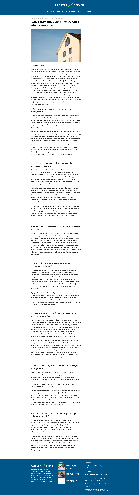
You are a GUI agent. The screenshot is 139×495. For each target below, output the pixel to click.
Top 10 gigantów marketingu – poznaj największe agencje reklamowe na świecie (95, 466)
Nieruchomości (40, 18)
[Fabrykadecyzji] (69, 5)
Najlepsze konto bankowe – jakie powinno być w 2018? (73, 474)
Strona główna (33, 18)
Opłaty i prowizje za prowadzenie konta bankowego (71, 467)
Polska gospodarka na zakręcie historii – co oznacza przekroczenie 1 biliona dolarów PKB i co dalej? (96, 491)
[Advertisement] (96, 42)
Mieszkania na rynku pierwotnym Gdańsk (59, 118)
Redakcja (35, 65)
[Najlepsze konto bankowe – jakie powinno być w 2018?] (61, 474)
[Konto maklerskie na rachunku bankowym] (61, 481)
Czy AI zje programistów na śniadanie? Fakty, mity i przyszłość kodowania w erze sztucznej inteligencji (95, 485)
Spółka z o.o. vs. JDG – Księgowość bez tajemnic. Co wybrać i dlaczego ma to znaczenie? (96, 479)
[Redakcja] (32, 65)
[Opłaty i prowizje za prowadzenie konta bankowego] (61, 467)
